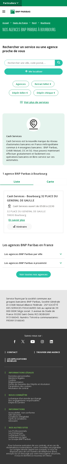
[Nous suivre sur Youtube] (33, 342)
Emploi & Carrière (16, 402)
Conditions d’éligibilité (18, 416)
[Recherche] (59, 63)
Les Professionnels (18, 431)
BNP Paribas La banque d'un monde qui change (20, 11)
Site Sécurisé (14, 414)
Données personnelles (19, 376)
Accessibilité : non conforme (21, 412)
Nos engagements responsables (23, 400)
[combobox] (29, 63)
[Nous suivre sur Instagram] (42, 342)
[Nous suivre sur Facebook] (14, 342)
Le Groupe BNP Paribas (20, 439)
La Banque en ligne (18, 437)
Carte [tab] (50, 181)
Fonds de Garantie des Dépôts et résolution (29, 384)
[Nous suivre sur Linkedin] (51, 342)
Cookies (12, 380)
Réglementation (15, 382)
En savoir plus (17, 220)
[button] (33, 254)
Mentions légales (16, 378)
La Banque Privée (17, 435)
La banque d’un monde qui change (24, 398)
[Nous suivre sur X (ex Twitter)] (22, 342)
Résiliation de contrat (18, 388)
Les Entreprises (16, 433)
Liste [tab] (17, 181)
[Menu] (4, 11)
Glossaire (13, 420)
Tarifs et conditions (17, 418)
